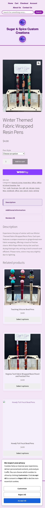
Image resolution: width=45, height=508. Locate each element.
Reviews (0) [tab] (10, 218)
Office (34, 183)
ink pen (31, 188)
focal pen (14, 188)
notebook (10, 191)
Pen (18, 185)
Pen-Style (7, 150)
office (17, 191)
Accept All (22, 500)
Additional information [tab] (15, 210)
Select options (22, 319)
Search (38, 12)
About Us (17, 7)
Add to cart (20, 161)
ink (27, 188)
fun (20, 188)
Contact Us (27, 7)
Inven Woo (27, 183)
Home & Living (17, 183)
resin (31, 191)
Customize (22, 488)
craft (8, 188)
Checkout (24, 3)
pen (21, 191)
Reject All (22, 494)
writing (36, 191)
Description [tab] (10, 202)
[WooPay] (22, 172)
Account (33, 3)
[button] (39, 63)
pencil (26, 191)
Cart (16, 3)
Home (10, 3)
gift (24, 188)
